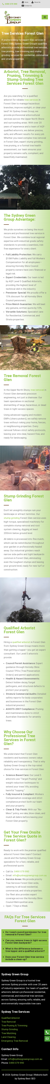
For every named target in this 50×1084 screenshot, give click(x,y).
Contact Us (28, 5)
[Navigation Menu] (45, 17)
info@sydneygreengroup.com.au (30, 875)
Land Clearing (8, 1037)
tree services (31, 99)
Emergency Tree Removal (14, 1040)
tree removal (37, 389)
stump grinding (12, 518)
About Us (37, 2)
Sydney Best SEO (26, 1078)
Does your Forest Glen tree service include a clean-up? (24, 958)
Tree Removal (8, 1021)
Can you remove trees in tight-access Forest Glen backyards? (26, 941)
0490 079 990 (11, 4)
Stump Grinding (9, 1029)
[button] (25, 933)
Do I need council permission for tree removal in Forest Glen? (25, 933)
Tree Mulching (8, 1033)
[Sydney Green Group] (12, 17)
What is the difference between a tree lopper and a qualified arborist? (25, 949)
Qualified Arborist (10, 1018)
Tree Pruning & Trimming (14, 1025)
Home (26, 2)
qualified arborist (21, 642)
